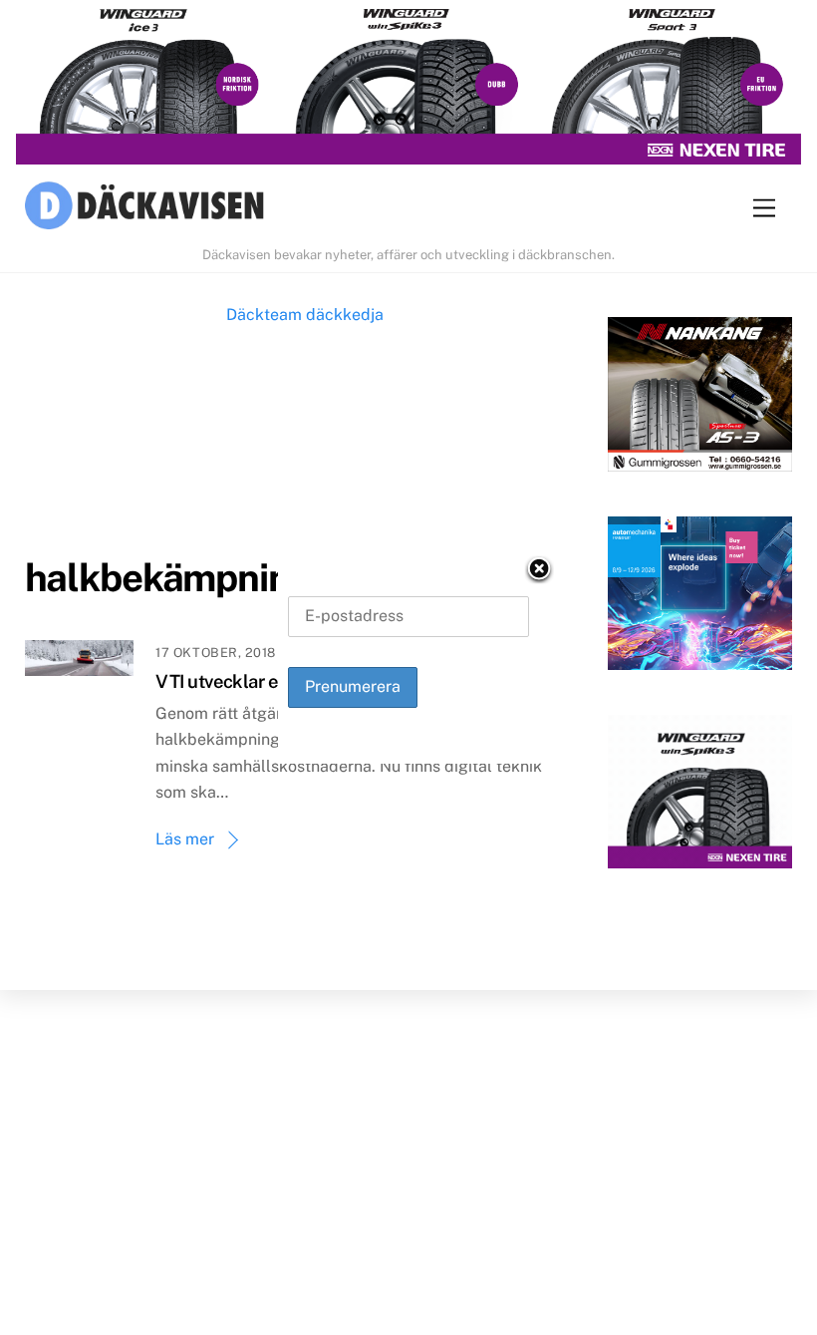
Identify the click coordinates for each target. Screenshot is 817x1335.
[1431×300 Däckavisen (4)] (408, 86)
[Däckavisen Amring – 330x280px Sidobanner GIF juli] (700, 796)
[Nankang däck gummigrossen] (700, 398)
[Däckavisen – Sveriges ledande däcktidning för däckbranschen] (144, 208)
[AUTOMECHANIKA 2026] (700, 597)
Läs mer (184, 839)
